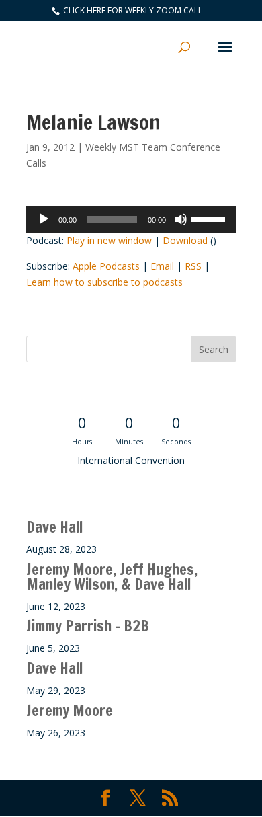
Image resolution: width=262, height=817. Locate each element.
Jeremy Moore (69, 710)
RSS (193, 266)
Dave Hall (54, 526)
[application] (131, 219)
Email (162, 266)
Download (185, 240)
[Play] (43, 219)
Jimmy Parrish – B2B (87, 625)
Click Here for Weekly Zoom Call (131, 10)
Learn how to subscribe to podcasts (104, 282)
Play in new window (109, 240)
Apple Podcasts (106, 266)
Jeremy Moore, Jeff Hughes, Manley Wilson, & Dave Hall (112, 576)
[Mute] (180, 219)
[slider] (210, 218)
